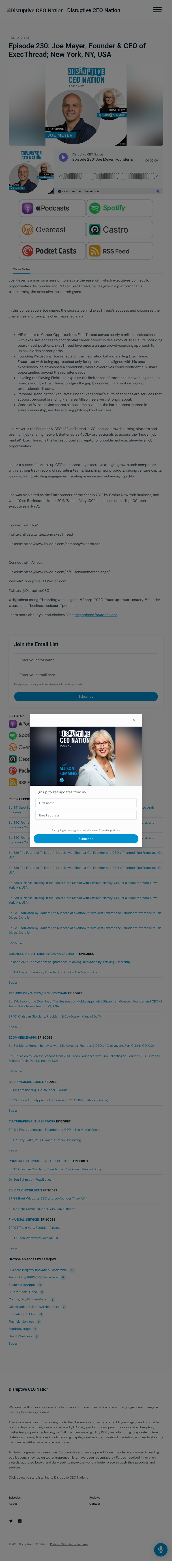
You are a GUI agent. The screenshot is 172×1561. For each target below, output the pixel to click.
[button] (134, 720)
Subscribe (86, 839)
